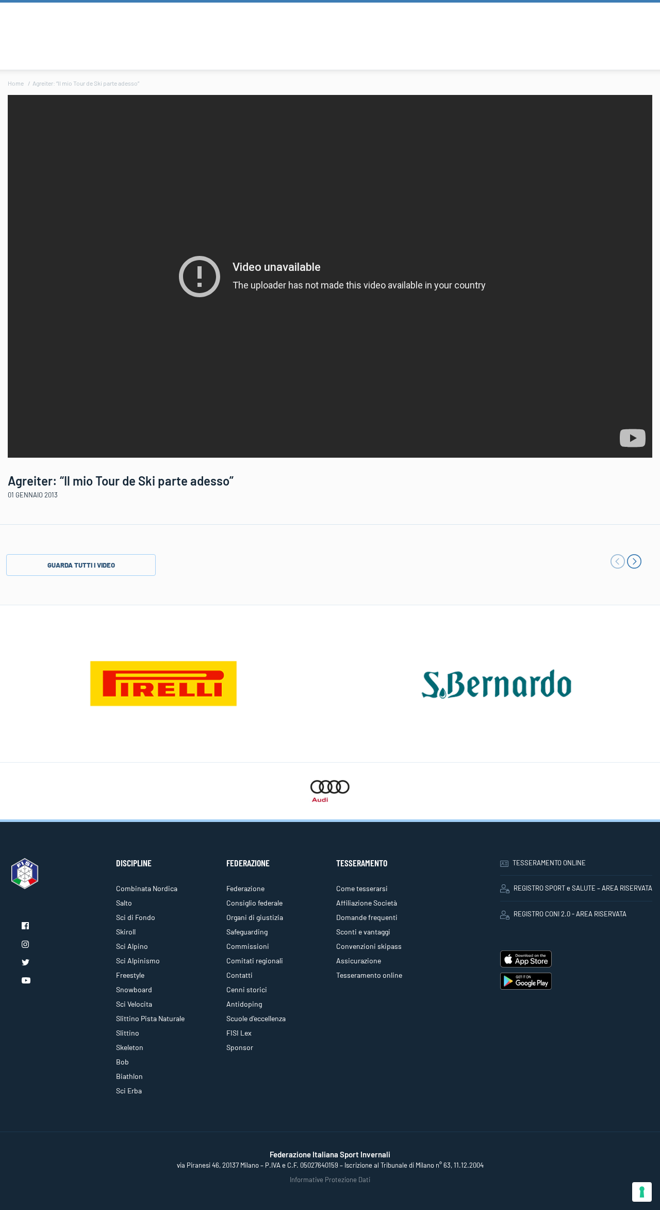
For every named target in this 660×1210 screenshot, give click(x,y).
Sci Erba (129, 1090)
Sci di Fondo (135, 917)
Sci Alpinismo (138, 960)
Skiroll (126, 931)
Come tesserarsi (362, 888)
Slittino (127, 1032)
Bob (122, 1061)
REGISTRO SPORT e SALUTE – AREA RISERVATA (583, 888)
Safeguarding (247, 931)
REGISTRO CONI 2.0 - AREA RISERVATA (570, 914)
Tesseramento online (369, 975)
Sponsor (239, 1047)
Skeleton (129, 1047)
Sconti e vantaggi (363, 931)
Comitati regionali (254, 960)
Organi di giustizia (254, 917)
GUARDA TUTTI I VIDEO (81, 565)
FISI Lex (239, 1032)
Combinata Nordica (146, 888)
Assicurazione (358, 960)
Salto (124, 902)
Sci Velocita (134, 1003)
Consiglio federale (254, 902)
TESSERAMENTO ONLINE (549, 863)
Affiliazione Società (366, 902)
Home (16, 83)
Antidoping (244, 1003)
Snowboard (134, 989)
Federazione (245, 888)
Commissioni (247, 946)
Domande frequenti (367, 917)
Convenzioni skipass (369, 946)
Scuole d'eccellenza (256, 1018)
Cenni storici (246, 989)
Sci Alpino (132, 946)
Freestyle (130, 975)
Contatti (239, 975)
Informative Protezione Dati (330, 1179)
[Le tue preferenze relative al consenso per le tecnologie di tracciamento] (642, 1192)
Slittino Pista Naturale (150, 1018)
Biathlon (129, 1076)
